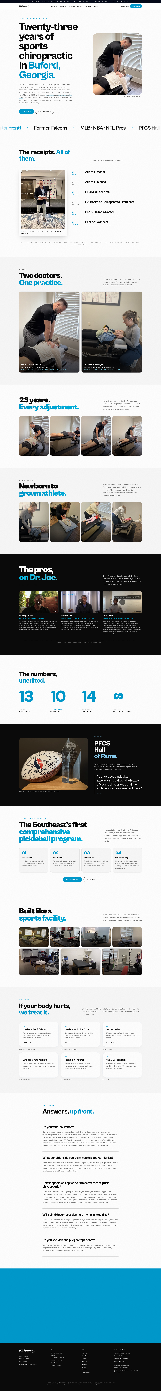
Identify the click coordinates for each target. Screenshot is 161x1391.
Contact (84, 1370)
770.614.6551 (125, 6)
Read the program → (72, 879)
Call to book (136, 6)
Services (54, 6)
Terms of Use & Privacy (108, 1384)
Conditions (63, 6)
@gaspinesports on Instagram (28, 1364)
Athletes (72, 6)
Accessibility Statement (121, 1358)
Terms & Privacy (119, 1361)
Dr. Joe (79, 6)
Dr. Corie (88, 6)
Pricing (96, 6)
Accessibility (86, 1373)
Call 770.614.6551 (44, 111)
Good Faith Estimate (120, 1356)
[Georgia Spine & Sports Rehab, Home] (24, 6)
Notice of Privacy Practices (122, 1353)
